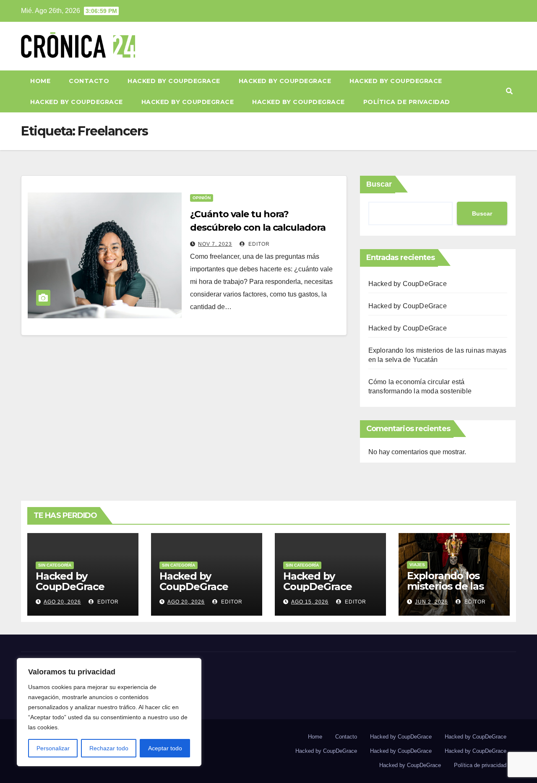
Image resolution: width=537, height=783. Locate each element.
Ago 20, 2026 (62, 602)
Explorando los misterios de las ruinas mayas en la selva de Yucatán (452, 591)
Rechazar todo (108, 748)
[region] (109, 712)
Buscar (379, 184)
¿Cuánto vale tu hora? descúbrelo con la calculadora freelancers (257, 227)
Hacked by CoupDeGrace (174, 81)
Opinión (202, 197)
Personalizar (53, 748)
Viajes (417, 564)
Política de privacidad (406, 102)
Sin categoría (54, 565)
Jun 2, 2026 (431, 602)
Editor (258, 244)
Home (40, 81)
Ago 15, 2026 (309, 602)
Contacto (89, 81)
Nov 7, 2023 (215, 244)
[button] (509, 91)
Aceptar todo (165, 748)
